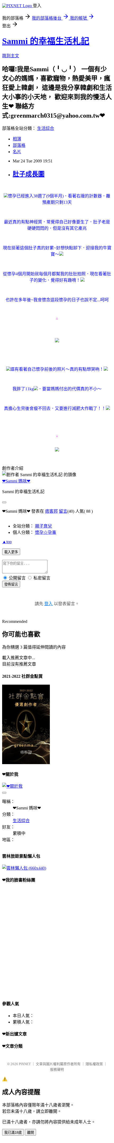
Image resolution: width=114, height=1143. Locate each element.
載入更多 (11, 552)
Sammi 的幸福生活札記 (45, 41)
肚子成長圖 (29, 174)
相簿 (17, 139)
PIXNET (25, 1064)
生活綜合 (45, 128)
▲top (7, 541)
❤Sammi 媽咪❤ (16, 481)
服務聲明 (57, 1069)
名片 (17, 151)
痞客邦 (51, 511)
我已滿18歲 (13, 1133)
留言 (63, 511)
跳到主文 (10, 56)
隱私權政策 (94, 1064)
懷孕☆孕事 (45, 532)
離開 (30, 1133)
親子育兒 (43, 526)
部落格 (19, 145)
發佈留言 (11, 584)
